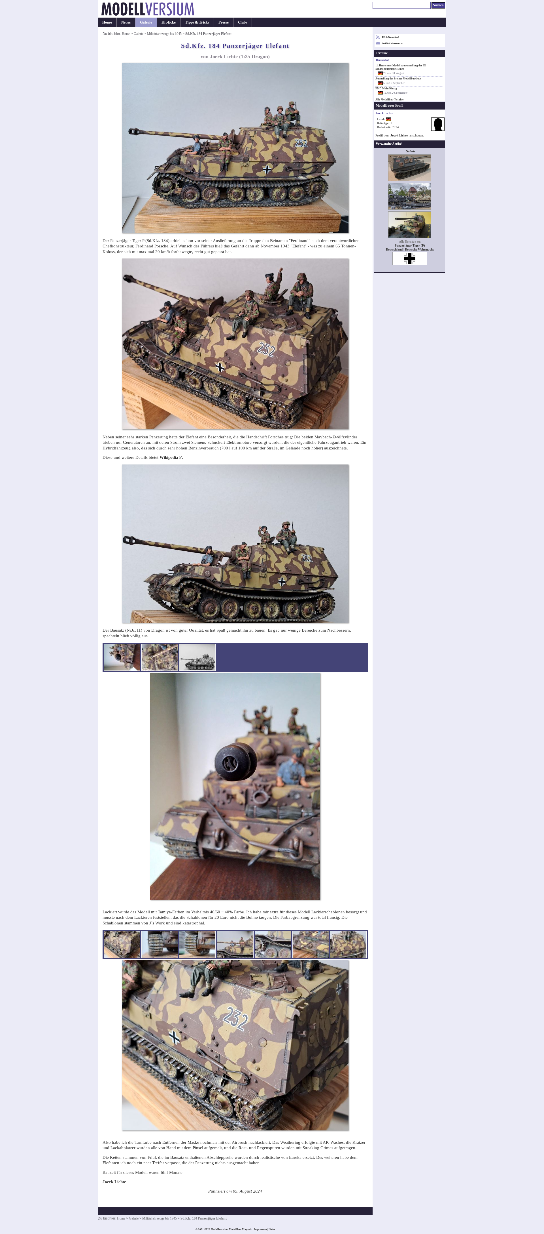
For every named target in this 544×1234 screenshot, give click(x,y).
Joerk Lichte (399, 135)
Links (272, 1229)
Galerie (146, 22)
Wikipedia (169, 457)
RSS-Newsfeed (390, 37)
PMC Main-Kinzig (386, 88)
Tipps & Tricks (197, 22)
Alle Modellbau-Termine (389, 99)
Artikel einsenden (392, 43)
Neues (126, 22)
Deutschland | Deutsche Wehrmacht (410, 249)
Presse (223, 22)
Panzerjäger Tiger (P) (410, 245)
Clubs (242, 22)
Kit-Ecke (169, 22)
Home (107, 22)
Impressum (260, 1229)
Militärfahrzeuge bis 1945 (164, 34)
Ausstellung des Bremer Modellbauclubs (398, 78)
